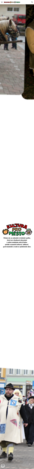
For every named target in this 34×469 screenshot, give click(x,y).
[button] (2, 2)
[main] (17, 243)
